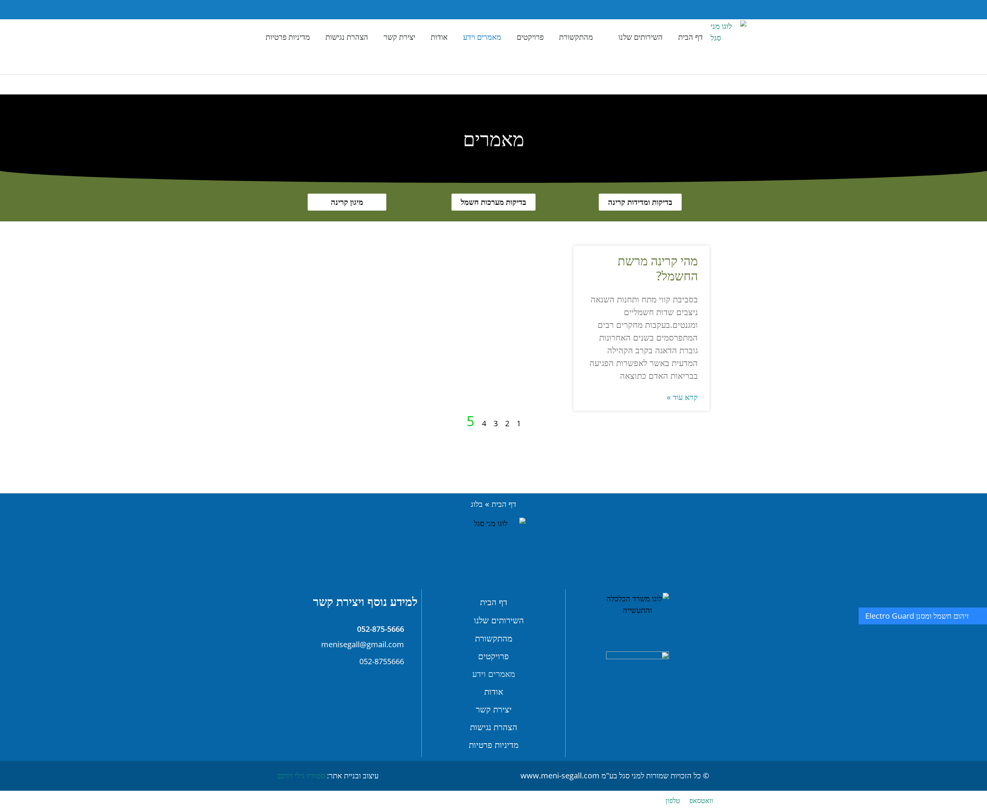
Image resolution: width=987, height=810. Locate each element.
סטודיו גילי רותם (301, 775)
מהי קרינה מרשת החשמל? (658, 268)
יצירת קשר (399, 37)
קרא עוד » (682, 397)
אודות (439, 37)
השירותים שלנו (640, 37)
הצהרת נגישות (346, 37)
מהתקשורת (576, 37)
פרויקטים (530, 37)
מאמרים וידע (482, 37)
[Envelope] (256, 9)
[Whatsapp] (235, 9)
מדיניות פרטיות (288, 37)
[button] (274, 9)
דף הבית (690, 37)
